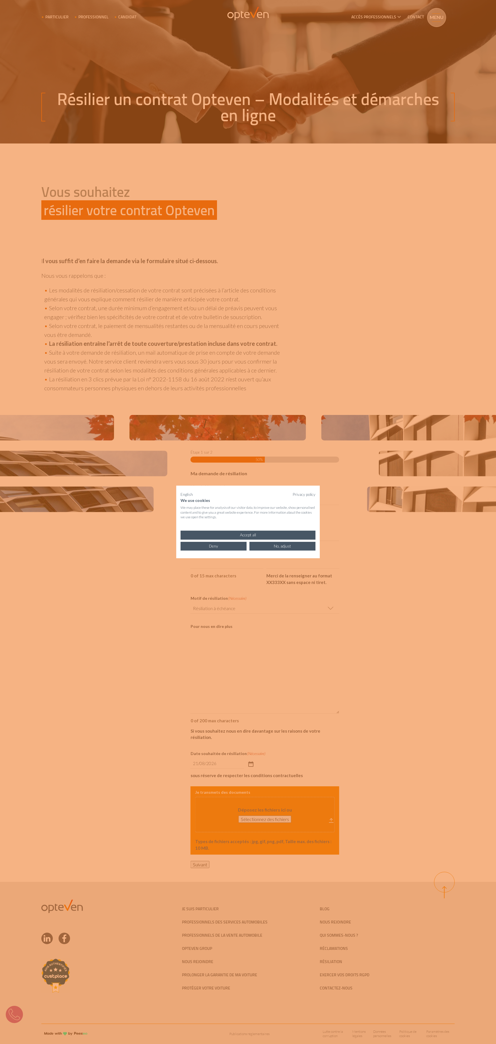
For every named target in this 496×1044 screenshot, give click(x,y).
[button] (187, 494)
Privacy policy (303, 494)
